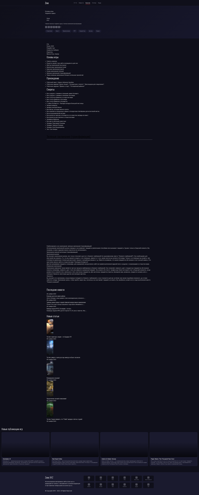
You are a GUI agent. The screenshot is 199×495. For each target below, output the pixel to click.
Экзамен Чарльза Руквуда (55, 125)
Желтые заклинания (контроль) (56, 65)
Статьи (94, 3)
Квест (57, 31)
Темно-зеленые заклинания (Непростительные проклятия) (65, 75)
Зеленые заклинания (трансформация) (59, 73)
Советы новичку (52, 61)
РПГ (75, 31)
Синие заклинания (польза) (55, 71)
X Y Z (75, 3)
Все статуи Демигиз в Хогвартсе (57, 101)
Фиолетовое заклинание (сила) (56, 67)
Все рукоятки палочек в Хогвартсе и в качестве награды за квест (67, 115)
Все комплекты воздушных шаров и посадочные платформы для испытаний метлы (73, 111)
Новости (81, 3)
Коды (99, 3)
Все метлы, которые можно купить (58, 109)
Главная (47, 23)
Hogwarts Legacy (58, 23)
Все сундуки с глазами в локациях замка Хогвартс (63, 93)
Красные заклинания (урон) (55, 69)
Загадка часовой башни (54, 107)
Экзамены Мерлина (53, 119)
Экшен (98, 31)
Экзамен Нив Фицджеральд (55, 127)
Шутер (91, 31)
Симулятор (82, 31)
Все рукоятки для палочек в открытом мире (60, 117)
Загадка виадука (52, 105)
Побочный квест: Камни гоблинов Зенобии (60, 82)
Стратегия (49, 31)
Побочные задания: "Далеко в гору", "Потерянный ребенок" (66, 86)
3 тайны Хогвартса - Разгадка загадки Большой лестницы (65, 103)
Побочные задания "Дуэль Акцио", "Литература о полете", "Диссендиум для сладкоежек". (75, 84)
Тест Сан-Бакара (52, 129)
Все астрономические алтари (56, 113)
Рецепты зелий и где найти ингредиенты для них (62, 63)
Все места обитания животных (56, 121)
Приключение (66, 31)
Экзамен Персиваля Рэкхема (56, 123)
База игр (88, 3)
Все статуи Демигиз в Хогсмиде (57, 99)
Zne (47, 3)
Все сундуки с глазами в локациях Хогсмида (61, 95)
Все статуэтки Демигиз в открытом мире (60, 97)
